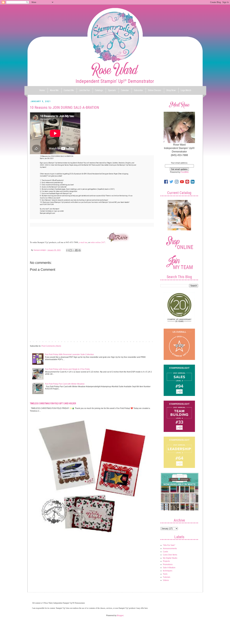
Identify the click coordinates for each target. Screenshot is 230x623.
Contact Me (69, 90)
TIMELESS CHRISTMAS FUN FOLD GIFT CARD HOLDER (53, 403)
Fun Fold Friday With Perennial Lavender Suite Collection (69, 354)
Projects (166, 561)
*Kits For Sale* (169, 545)
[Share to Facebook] (76, 250)
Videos (166, 580)
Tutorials (166, 577)
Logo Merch (186, 90)
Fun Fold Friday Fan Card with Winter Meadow (64, 384)
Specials (112, 90)
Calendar (125, 90)
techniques (167, 571)
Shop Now (171, 90)
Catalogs (99, 90)
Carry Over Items (170, 555)
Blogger (120, 615)
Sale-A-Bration (169, 568)
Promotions (168, 564)
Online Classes (154, 90)
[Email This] (67, 250)
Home (42, 90)
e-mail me (83, 242)
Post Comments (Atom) (51, 346)
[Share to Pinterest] (79, 250)
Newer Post (36, 341)
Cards (165, 552)
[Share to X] (73, 250)
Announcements (170, 548)
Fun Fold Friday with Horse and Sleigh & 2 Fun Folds (67, 369)
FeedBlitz (185, 172)
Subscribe (138, 90)
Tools (165, 574)
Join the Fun (84, 90)
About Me (54, 90)
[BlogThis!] (70, 250)
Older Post (148, 341)
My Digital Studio (170, 558)
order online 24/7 (97, 242)
